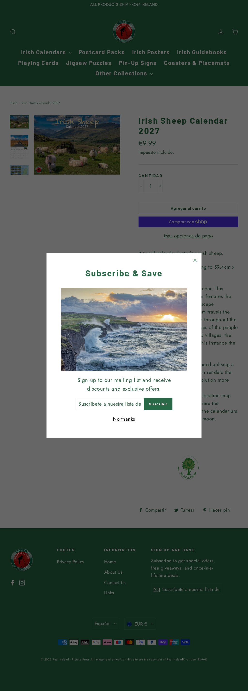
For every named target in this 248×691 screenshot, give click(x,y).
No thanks (124, 419)
